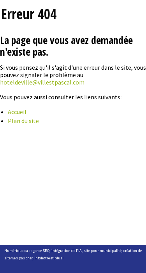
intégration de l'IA (66, 250)
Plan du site (23, 121)
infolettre (42, 258)
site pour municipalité (102, 250)
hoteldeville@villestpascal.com (42, 82)
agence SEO (40, 250)
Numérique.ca (16, 250)
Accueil (17, 112)
